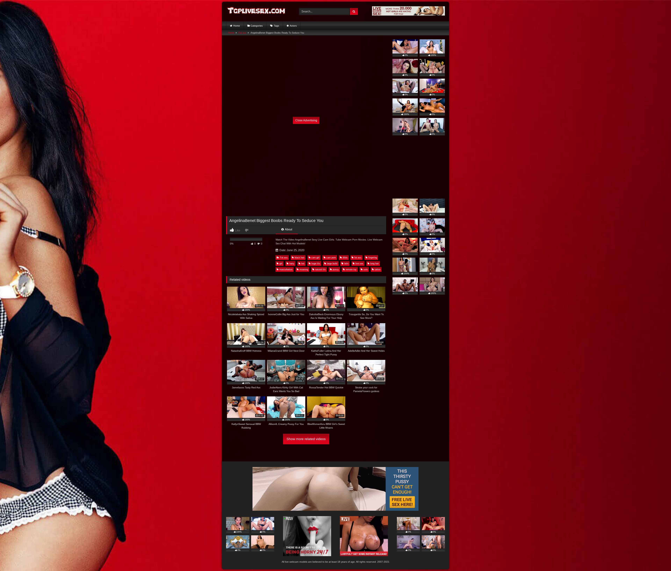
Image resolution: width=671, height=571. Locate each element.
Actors (293, 25)
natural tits (320, 269)
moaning (304, 269)
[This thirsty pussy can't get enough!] (335, 509)
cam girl (315, 257)
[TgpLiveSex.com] (256, 11)
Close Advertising (306, 120)
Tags (276, 25)
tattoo (377, 269)
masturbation (286, 269)
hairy (291, 263)
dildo (345, 257)
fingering (372, 257)
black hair (299, 257)
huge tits (315, 263)
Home (236, 25)
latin (346, 263)
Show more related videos (306, 439)
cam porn (331, 257)
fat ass (357, 257)
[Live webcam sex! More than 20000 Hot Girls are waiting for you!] (408, 14)
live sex (359, 263)
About (288, 229)
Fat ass (242, 32)
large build (332, 263)
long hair (374, 263)
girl (280, 263)
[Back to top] (660, 560)
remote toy (351, 269)
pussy (336, 269)
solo (365, 269)
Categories (257, 25)
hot (302, 263)
